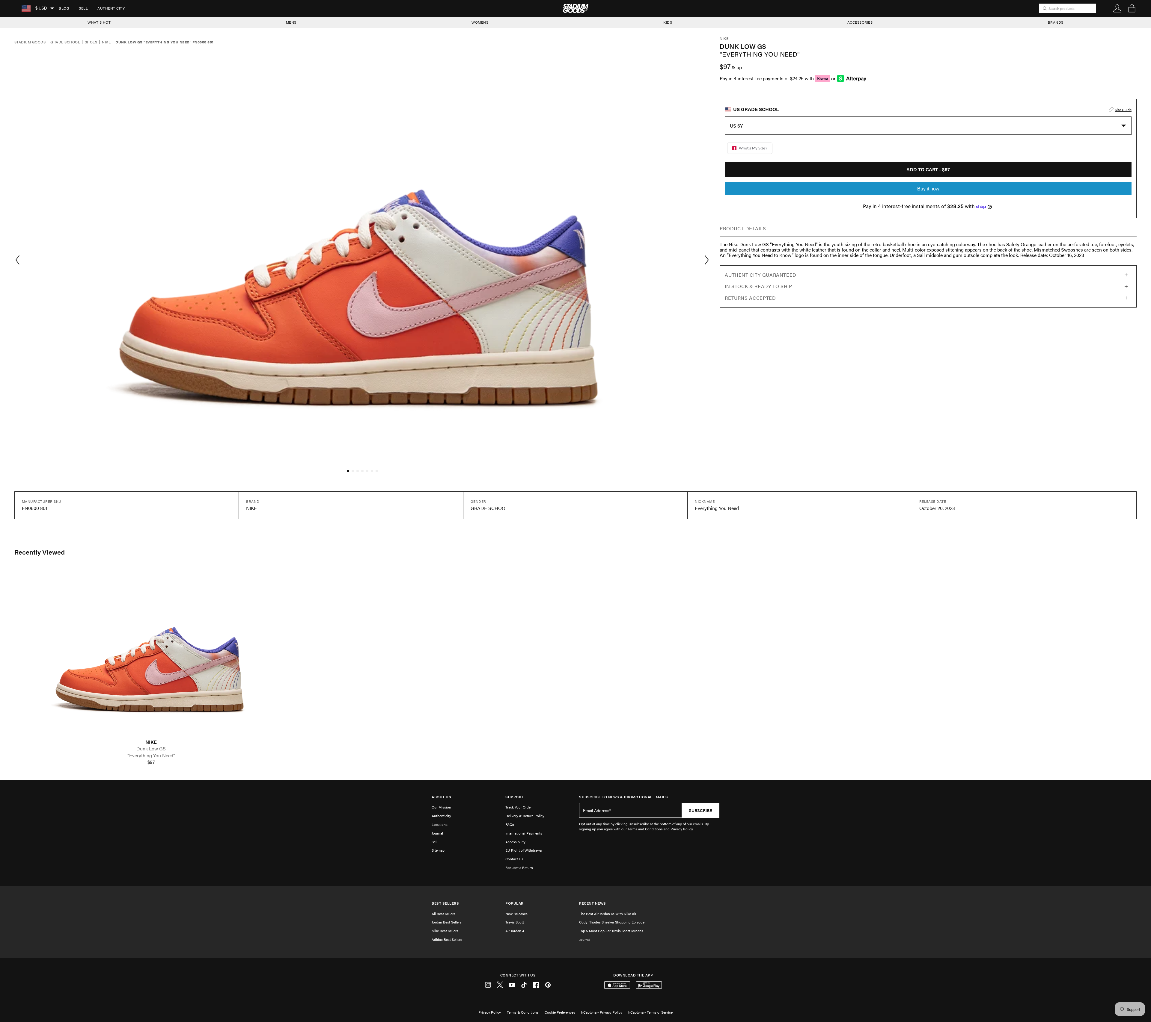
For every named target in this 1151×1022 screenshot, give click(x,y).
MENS (291, 22)
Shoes (91, 42)
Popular (514, 903)
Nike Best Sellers (445, 930)
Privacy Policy (489, 1012)
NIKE (151, 742)
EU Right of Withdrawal (524, 850)
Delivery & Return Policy (524, 815)
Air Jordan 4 (514, 930)
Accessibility (515, 841)
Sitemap (438, 850)
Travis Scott (514, 922)
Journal (437, 833)
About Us (441, 797)
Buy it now (928, 188)
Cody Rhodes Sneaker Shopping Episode (611, 922)
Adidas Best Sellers (447, 939)
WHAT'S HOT (99, 22)
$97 (151, 762)
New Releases (516, 913)
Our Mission (441, 807)
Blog (64, 8)
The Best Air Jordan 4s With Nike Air (607, 913)
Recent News (592, 903)
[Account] (1117, 8)
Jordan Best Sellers (447, 922)
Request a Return (519, 867)
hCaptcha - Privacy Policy (601, 1012)
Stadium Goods (30, 42)
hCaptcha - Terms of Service (650, 1012)
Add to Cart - (928, 169)
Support (514, 797)
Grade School (65, 42)
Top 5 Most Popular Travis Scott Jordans (611, 930)
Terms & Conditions (523, 1012)
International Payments (523, 833)
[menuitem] (64, 8)
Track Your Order (518, 807)
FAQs (509, 824)
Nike (106, 42)
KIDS (667, 22)
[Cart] (1132, 8)
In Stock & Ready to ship (758, 286)
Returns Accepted (750, 297)
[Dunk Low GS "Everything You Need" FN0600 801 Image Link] (151, 653)
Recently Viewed (39, 552)
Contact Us (514, 858)
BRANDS (1055, 22)
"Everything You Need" (151, 755)
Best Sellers (445, 903)
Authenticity (111, 8)
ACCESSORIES (860, 22)
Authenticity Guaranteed (760, 274)
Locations (440, 824)
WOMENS (479, 22)
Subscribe (700, 810)
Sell (83, 8)
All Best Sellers (443, 913)
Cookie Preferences (560, 1012)
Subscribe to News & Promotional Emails (623, 797)
